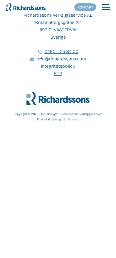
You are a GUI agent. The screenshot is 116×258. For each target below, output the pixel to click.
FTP (58, 73)
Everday (73, 119)
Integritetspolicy (58, 66)
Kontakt (85, 7)
